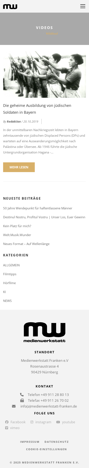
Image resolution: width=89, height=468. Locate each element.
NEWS (7, 301)
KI (4, 292)
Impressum (30, 442)
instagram (43, 422)
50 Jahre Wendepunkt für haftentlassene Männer (37, 208)
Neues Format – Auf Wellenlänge (26, 244)
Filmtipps (9, 274)
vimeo (15, 428)
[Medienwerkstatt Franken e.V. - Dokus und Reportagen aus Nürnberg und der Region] (10, 6)
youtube (68, 422)
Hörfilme (9, 283)
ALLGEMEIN (11, 265)
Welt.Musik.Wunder (17, 235)
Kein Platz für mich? (17, 226)
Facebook (18, 422)
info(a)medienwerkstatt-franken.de (48, 406)
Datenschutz (56, 442)
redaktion (14, 121)
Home (35, 33)
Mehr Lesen (19, 167)
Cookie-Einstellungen (46, 449)
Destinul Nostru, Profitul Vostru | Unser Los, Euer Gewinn (44, 217)
